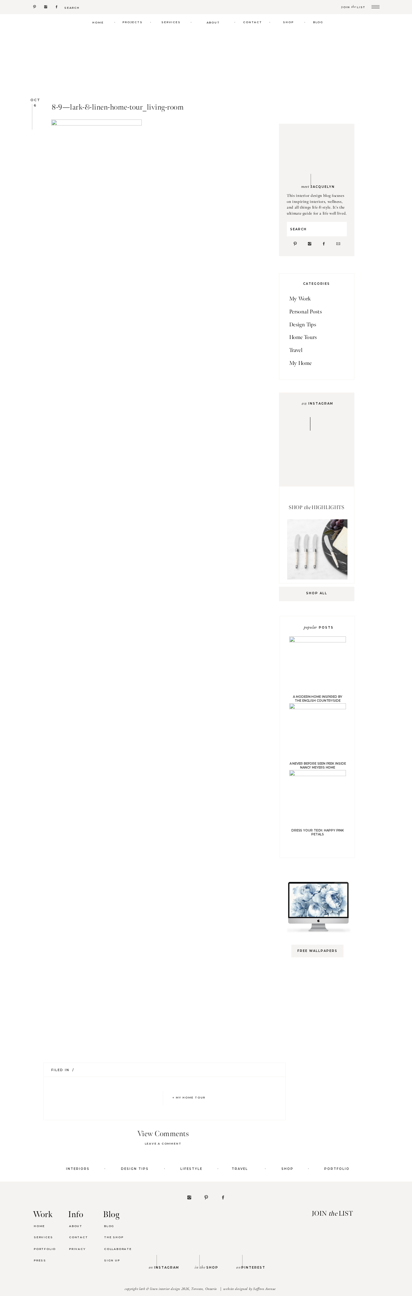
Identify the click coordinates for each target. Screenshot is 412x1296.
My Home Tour (191, 1097)
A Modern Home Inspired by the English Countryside (317, 699)
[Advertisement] (320, 1057)
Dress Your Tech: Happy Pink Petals (317, 832)
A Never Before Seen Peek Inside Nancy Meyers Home (318, 765)
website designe (234, 1289)
